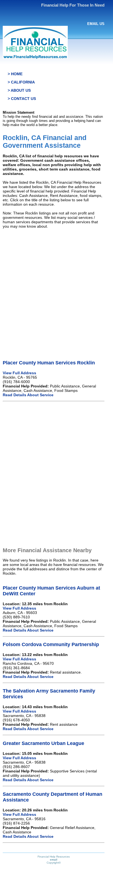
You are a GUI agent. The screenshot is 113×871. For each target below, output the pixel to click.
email (53, 859)
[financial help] (35, 57)
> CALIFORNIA (21, 82)
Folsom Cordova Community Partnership (51, 644)
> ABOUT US (19, 90)
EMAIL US (95, 24)
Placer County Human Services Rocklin (49, 362)
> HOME (15, 74)
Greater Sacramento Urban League (43, 743)
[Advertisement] (56, 289)
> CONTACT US (22, 98)
